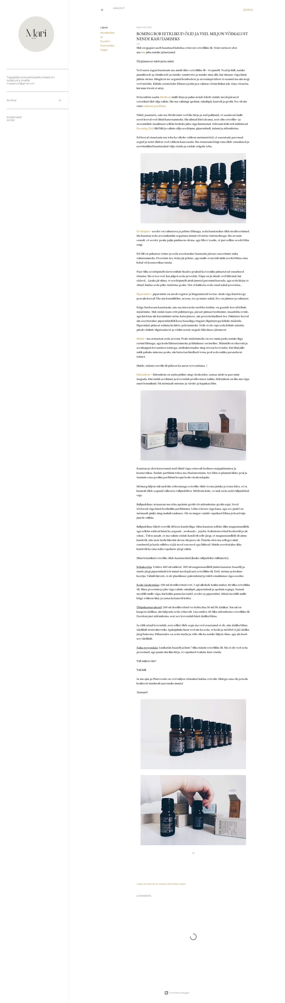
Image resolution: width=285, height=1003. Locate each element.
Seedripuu (143, 231)
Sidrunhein (143, 374)
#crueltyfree (107, 32)
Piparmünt (143, 294)
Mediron (165, 97)
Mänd (140, 338)
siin (143, 52)
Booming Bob (145, 128)
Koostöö (105, 41)
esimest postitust (154, 106)
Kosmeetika (107, 45)
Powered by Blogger (179, 992)
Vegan (104, 49)
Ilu (101, 37)
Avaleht (118, 8)
